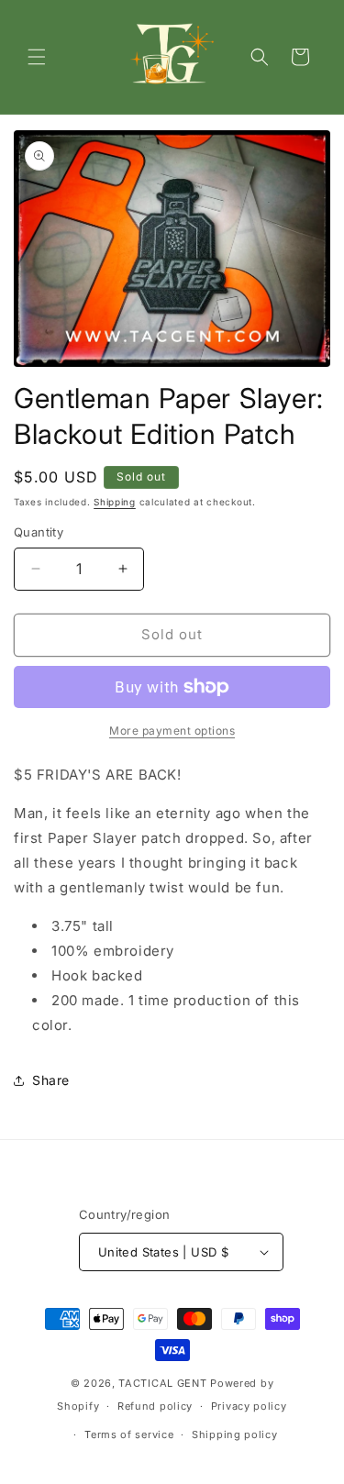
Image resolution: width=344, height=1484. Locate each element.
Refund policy (155, 1406)
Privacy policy (249, 1406)
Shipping (115, 501)
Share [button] (51, 1080)
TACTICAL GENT (162, 1383)
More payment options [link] (172, 730)
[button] (37, 57)
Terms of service (128, 1434)
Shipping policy (235, 1434)
